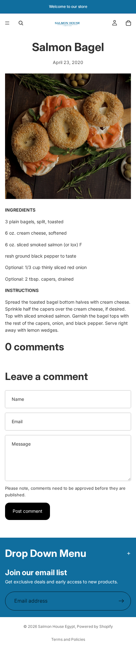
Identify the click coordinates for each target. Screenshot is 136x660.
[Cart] (128, 23)
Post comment (27, 511)
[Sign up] (121, 601)
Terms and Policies (68, 639)
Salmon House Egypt (56, 626)
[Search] (21, 23)
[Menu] (7, 23)
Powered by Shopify (95, 626)
